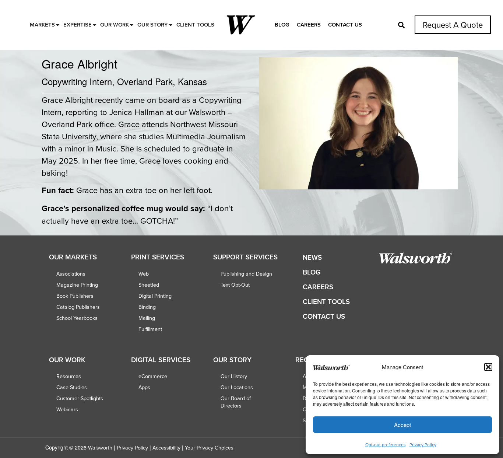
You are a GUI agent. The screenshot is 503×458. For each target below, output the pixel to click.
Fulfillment (150, 329)
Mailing (146, 318)
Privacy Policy (422, 444)
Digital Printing (155, 296)
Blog (282, 24)
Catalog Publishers (78, 307)
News (312, 257)
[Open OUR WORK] (131, 25)
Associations (70, 273)
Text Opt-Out (235, 285)
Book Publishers (75, 296)
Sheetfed (148, 285)
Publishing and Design (246, 273)
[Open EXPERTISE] (94, 25)
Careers (309, 24)
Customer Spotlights (79, 398)
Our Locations (237, 387)
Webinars (67, 409)
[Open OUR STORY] (170, 25)
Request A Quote (453, 24)
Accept (402, 425)
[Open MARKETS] (57, 25)
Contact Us (345, 24)
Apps (144, 387)
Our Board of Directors (236, 402)
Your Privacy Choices (209, 447)
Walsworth (100, 447)
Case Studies (71, 387)
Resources (68, 376)
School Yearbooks (77, 318)
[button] (488, 367)
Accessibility (166, 447)
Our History (234, 376)
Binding (147, 307)
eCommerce (152, 376)
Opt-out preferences (385, 444)
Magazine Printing (77, 285)
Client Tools (326, 302)
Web (143, 273)
